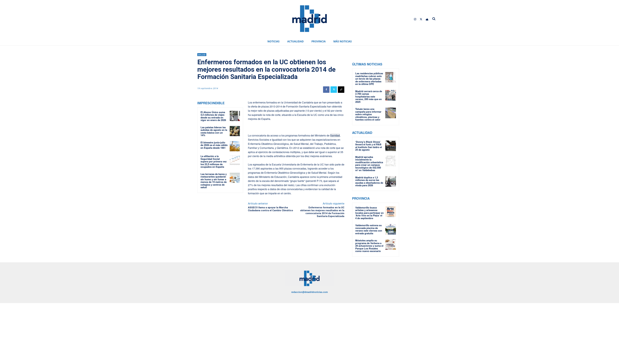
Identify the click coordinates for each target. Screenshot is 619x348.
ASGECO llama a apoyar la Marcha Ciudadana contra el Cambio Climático (270, 209)
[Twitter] (421, 19)
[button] (434, 19)
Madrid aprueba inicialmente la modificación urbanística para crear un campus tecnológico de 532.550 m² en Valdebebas (369, 163)
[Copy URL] (341, 89)
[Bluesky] (427, 19)
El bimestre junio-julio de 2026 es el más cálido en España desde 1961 (214, 145)
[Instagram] (415, 19)
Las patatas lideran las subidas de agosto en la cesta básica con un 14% (214, 131)
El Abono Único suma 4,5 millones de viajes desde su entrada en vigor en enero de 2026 (213, 116)
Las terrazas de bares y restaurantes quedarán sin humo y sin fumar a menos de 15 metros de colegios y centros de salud (214, 180)
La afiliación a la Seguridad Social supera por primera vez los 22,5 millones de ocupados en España (214, 161)
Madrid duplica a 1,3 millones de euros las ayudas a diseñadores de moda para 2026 (369, 181)
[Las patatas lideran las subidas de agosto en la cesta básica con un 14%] (235, 131)
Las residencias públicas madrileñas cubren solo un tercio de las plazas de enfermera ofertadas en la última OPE (369, 79)
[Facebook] (326, 89)
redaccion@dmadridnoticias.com (309, 292)
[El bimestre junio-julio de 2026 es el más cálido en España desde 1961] (235, 146)
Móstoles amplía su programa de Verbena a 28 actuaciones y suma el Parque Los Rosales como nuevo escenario (369, 246)
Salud (202, 54)
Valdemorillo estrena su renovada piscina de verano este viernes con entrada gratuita (368, 229)
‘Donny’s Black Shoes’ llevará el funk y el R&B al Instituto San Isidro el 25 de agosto (368, 146)
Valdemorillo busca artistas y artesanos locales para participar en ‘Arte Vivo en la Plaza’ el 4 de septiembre (369, 213)
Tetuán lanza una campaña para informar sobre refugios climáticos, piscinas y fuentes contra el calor (368, 114)
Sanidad (335, 135)
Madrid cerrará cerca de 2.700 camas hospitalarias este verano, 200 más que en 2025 (368, 96)
